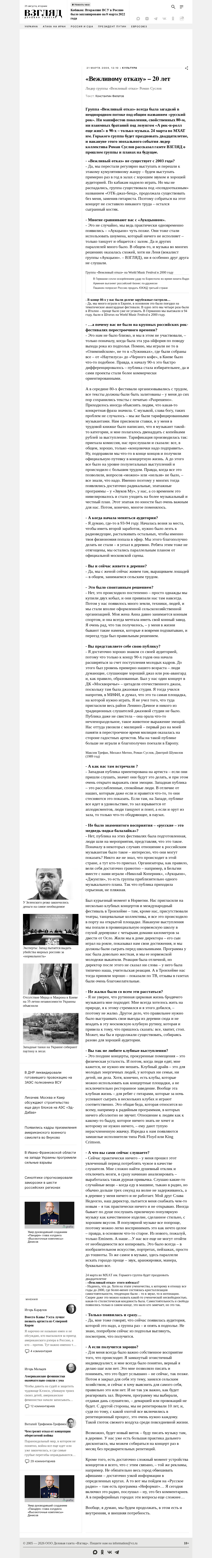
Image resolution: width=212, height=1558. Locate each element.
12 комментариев (42, 1406)
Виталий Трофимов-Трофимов (46, 1424)
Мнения (32, 1299)
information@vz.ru (125, 1543)
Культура (129, 67)
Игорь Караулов (36, 1310)
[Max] (138, 19)
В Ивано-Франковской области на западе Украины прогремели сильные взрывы (50, 1157)
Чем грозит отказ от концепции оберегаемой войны (47, 1433)
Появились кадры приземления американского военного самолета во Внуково (51, 1132)
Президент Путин (112, 26)
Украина (31, 26)
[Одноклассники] (173, 19)
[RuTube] (182, 19)
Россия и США (82, 26)
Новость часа (82, 4)
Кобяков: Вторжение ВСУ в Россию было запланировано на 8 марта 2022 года (98, 14)
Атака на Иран (54, 26)
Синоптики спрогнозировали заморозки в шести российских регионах (48, 1182)
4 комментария (41, 1351)
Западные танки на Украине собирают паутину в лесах (50, 1049)
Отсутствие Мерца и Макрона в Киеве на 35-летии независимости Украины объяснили (50, 1001)
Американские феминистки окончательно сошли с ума (45, 1378)
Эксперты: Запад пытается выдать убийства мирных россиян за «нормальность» (47, 952)
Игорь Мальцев (35, 1369)
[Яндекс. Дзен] (147, 19)
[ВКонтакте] (164, 19)
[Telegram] (156, 19)
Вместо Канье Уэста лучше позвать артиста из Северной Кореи (46, 1321)
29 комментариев (42, 1461)
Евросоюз (139, 26)
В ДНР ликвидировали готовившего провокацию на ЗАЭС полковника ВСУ (48, 1077)
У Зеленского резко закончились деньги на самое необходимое (46, 904)
